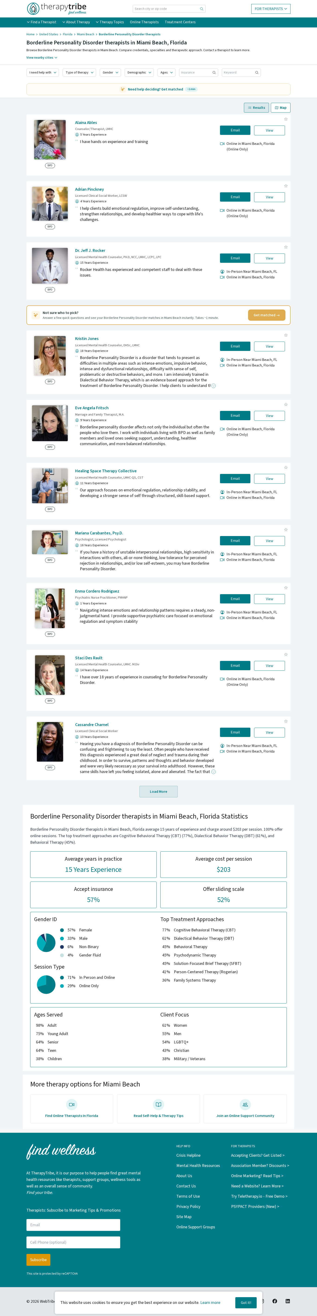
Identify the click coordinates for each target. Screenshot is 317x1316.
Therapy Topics (112, 22)
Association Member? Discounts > (260, 1166)
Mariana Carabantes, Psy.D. (99, 533)
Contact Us (186, 1186)
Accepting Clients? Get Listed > (258, 1155)
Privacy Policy (188, 1206)
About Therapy (78, 22)
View (269, 130)
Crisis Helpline (188, 1155)
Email (235, 130)
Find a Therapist (43, 22)
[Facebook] (275, 1301)
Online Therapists (144, 22)
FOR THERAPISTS (269, 8)
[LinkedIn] (288, 1301)
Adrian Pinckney (89, 189)
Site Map (183, 1217)
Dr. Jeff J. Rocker (90, 250)
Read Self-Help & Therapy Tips (158, 1115)
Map (283, 107)
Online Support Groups (195, 1227)
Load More (158, 791)
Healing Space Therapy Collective (106, 471)
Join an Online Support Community (245, 1115)
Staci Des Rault (89, 658)
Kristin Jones (87, 339)
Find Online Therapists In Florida (71, 1115)
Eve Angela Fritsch (92, 408)
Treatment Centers (180, 22)
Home (30, 34)
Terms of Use (188, 1196)
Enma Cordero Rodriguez (97, 591)
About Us (184, 1176)
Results (259, 107)
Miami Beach (85, 34)
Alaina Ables (86, 123)
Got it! (246, 1302)
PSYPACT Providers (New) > (255, 1206)
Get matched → (267, 315)
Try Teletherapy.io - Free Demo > (259, 1196)
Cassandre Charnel (92, 725)
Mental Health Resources (198, 1166)
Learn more (210, 1303)
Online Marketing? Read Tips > (257, 1176)
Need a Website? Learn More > (257, 1186)
